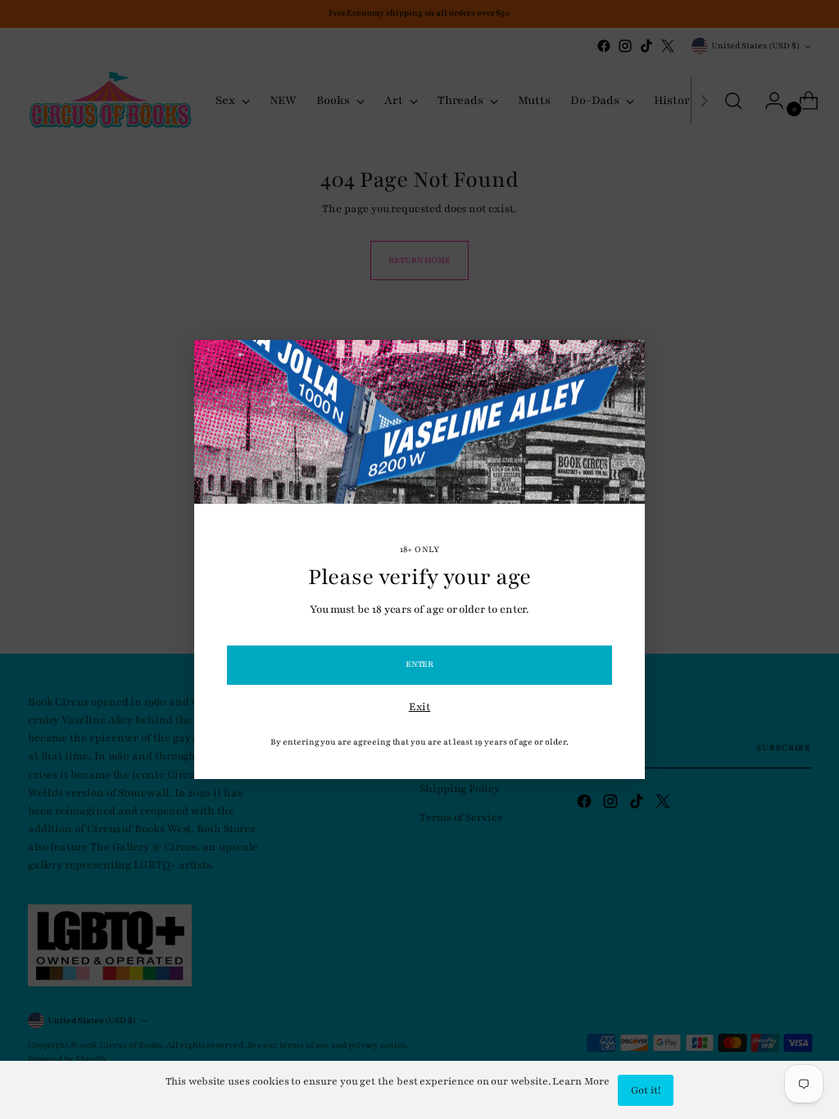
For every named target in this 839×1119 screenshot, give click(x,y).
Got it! (645, 1090)
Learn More (580, 1081)
